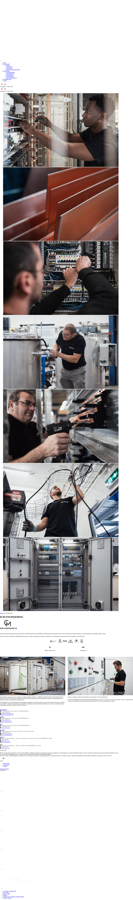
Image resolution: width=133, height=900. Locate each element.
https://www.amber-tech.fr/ (6, 721)
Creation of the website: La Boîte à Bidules (13, 896)
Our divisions (6, 71)
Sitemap (5, 895)
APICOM (2, 737)
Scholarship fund (7, 79)
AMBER (2, 717)
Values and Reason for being (13, 69)
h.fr (10, 720)
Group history (9, 66)
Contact (5, 80)
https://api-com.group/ (6, 742)
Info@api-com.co (4, 740)
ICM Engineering (10, 72)
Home (4, 62)
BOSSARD (2, 730)
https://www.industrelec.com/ (7, 714)
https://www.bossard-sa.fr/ (6, 735)
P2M (1, 724)
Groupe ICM (6, 64)
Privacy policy (6, 894)
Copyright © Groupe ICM (9, 891)
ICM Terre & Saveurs (11, 78)
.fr (11, 733)
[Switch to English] (5, 84)
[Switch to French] (2, 84)
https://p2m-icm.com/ (5, 727)
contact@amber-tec (5, 720)
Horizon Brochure (4, 769)
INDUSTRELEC (3, 709)
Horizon (8, 65)
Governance (9, 68)
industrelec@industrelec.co (7, 713)
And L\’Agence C (7, 898)
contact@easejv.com (5, 748)
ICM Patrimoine (10, 76)
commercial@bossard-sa (6, 733)
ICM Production (10, 73)
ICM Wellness (9, 75)
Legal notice (6, 892)
